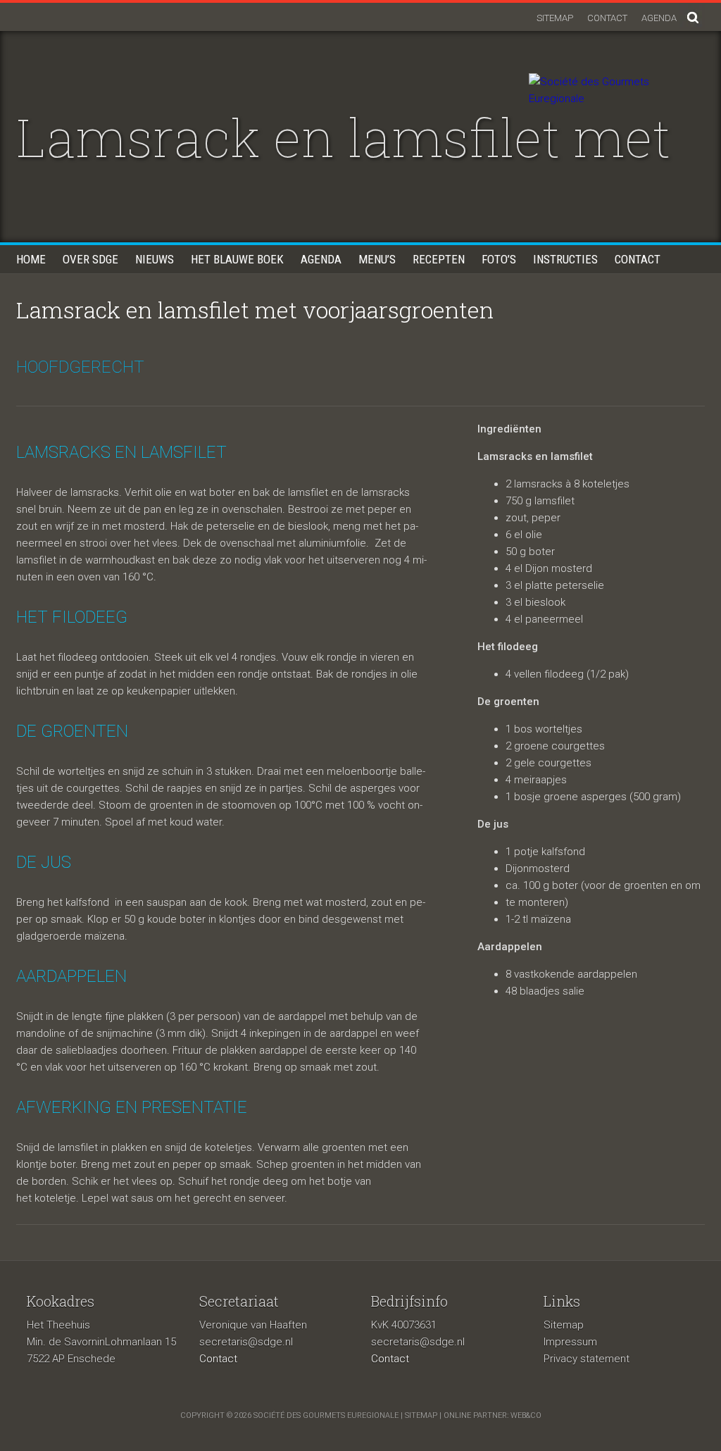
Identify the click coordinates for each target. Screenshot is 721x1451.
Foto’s (499, 259)
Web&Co (525, 1415)
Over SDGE (90, 259)
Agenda (659, 18)
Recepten (439, 259)
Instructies (565, 259)
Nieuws (154, 259)
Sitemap (555, 18)
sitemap (421, 1415)
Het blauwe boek (237, 259)
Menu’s (377, 259)
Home (31, 259)
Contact (607, 18)
